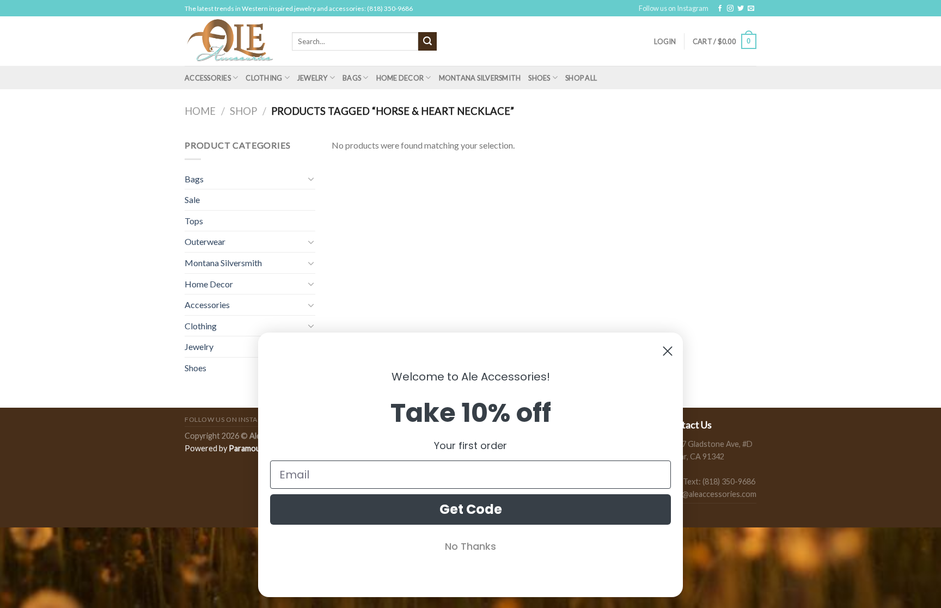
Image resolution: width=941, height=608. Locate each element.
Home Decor (400, 77)
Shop (243, 111)
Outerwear (205, 241)
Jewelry (312, 77)
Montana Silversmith (480, 77)
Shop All (581, 77)
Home (200, 111)
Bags (352, 77)
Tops (194, 221)
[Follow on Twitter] (740, 9)
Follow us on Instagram (673, 8)
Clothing (264, 77)
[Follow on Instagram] (730, 9)
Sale (192, 199)
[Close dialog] (667, 351)
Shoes (539, 77)
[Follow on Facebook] (720, 9)
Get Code (470, 509)
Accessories (208, 77)
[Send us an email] (751, 9)
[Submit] (427, 41)
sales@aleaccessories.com (710, 494)
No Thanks (470, 546)
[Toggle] (311, 178)
